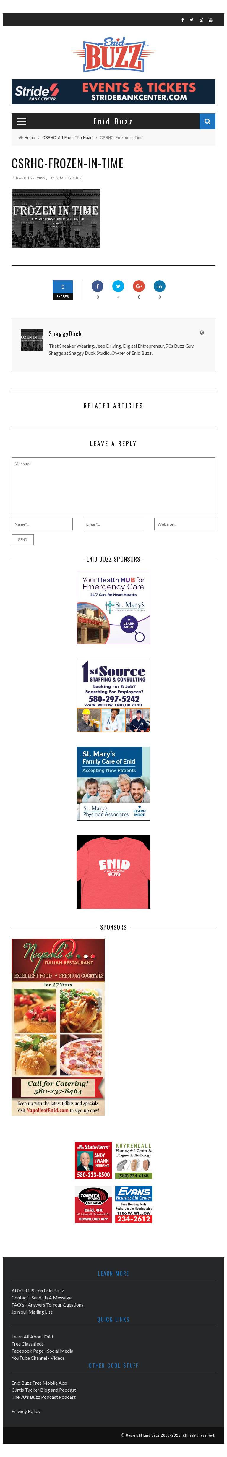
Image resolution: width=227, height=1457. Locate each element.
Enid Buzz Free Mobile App (39, 1382)
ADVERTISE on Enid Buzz (38, 1290)
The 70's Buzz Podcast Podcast (44, 1397)
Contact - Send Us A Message (42, 1297)
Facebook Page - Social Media (42, 1351)
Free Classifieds (28, 1343)
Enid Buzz (151, 1434)
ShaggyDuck (69, 178)
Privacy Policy (26, 1411)
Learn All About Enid (32, 1336)
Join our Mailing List (32, 1312)
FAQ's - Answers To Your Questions (47, 1304)
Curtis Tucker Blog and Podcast (44, 1390)
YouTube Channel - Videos (38, 1358)
